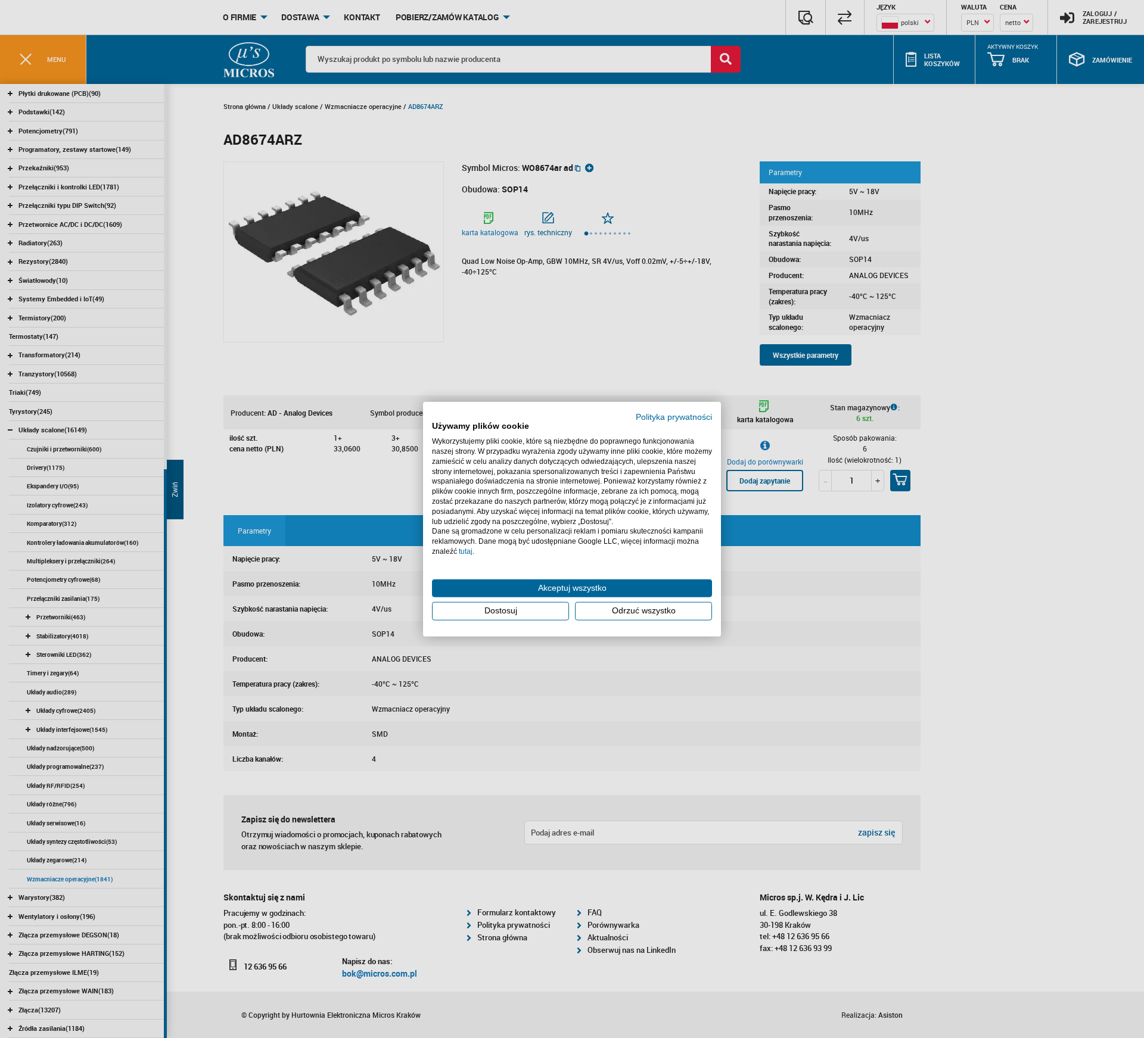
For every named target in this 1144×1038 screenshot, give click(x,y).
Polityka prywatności (674, 416)
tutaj (465, 551)
